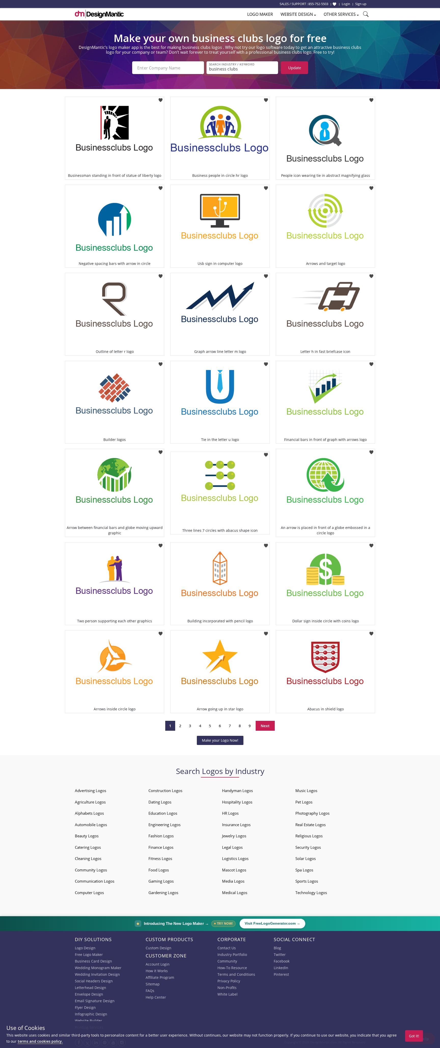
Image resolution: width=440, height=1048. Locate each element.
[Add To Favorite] (160, 98)
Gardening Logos (163, 892)
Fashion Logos (161, 835)
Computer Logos (89, 892)
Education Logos (162, 813)
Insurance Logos (236, 824)
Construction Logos (165, 790)
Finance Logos (160, 847)
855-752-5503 (318, 4)
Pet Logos (303, 802)
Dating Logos (159, 802)
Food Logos (158, 869)
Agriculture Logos (90, 802)
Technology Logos (311, 892)
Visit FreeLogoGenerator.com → (272, 923)
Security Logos (308, 847)
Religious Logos (309, 835)
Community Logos (91, 869)
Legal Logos (232, 847)
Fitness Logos (160, 858)
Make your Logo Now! (220, 740)
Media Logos (233, 881)
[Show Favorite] (334, 4)
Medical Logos (234, 892)
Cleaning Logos (88, 858)
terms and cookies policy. (40, 1041)
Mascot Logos (234, 869)
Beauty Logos (87, 835)
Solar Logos (305, 858)
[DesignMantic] (99, 14)
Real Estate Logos (310, 824)
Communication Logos (94, 881)
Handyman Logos (237, 790)
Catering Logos (88, 847)
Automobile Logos (91, 824)
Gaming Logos (161, 881)
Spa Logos (304, 869)
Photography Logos (312, 813)
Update (294, 67)
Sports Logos (306, 881)
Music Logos (306, 790)
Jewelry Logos (234, 835)
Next (265, 725)
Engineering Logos (164, 824)
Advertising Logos (90, 790)
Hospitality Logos (237, 802)
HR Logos (230, 813)
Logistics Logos (235, 858)
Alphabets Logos (89, 813)
